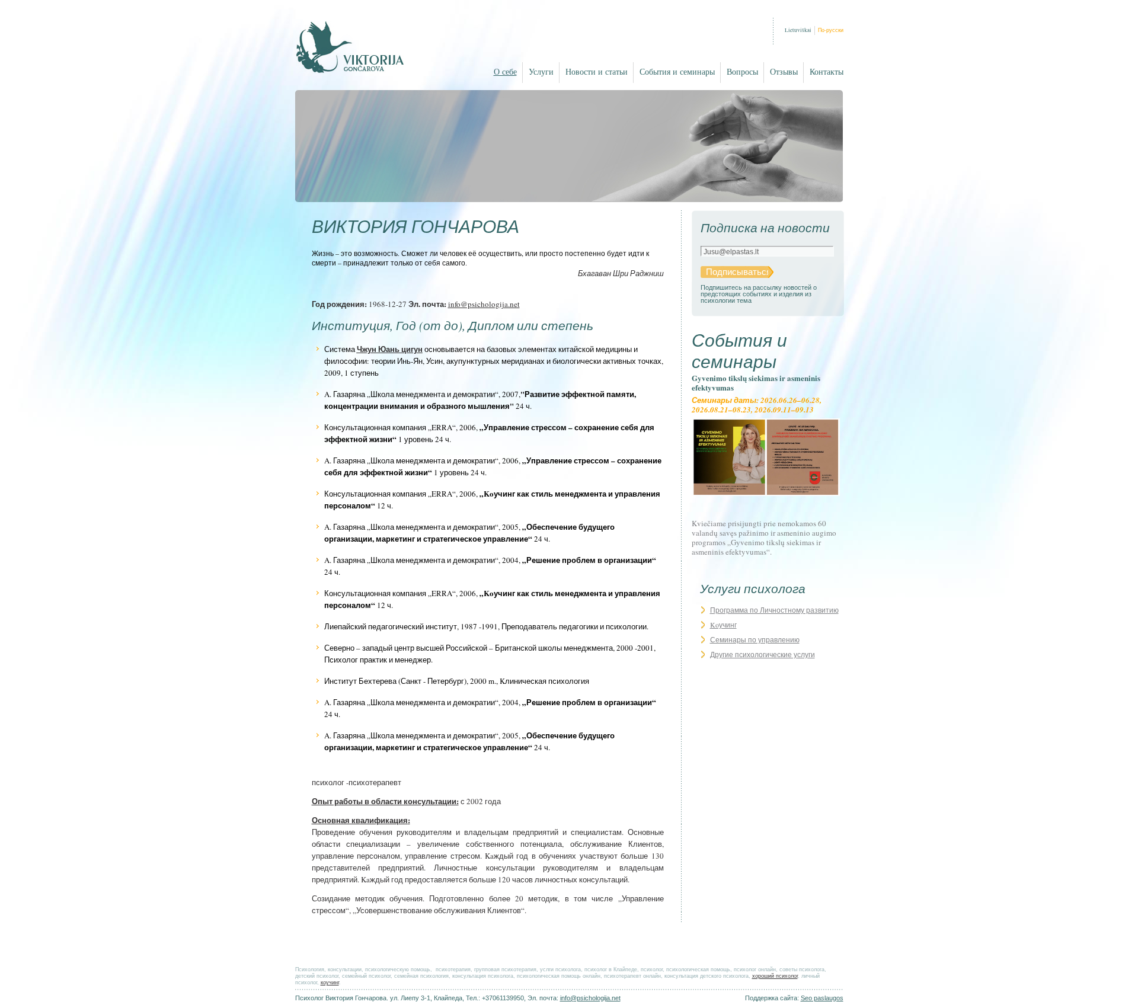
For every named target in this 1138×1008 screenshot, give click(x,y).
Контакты (826, 72)
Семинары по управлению (755, 639)
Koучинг (723, 624)
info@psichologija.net (484, 304)
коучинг (330, 982)
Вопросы (742, 72)
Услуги (541, 72)
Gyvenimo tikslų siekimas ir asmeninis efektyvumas (756, 382)
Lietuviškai (798, 30)
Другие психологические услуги (762, 654)
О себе (505, 72)
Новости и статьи (596, 72)
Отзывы (784, 72)
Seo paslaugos (822, 997)
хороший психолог (775, 976)
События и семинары (677, 72)
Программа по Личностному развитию (774, 610)
